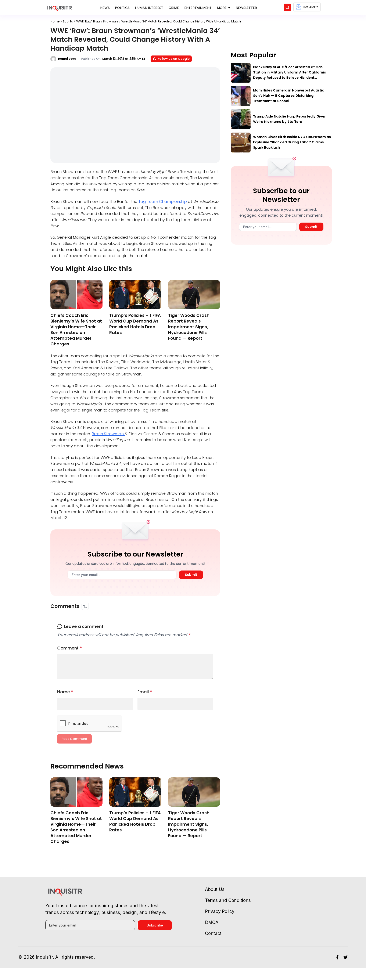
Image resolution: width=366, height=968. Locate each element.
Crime (174, 7)
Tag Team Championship (163, 201)
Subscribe (155, 925)
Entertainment (198, 7)
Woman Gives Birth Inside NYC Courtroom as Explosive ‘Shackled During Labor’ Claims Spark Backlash (292, 142)
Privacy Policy (219, 911)
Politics (122, 7)
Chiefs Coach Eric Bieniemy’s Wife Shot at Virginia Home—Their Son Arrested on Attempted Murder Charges (76, 329)
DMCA (211, 922)
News (105, 7)
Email (144, 692)
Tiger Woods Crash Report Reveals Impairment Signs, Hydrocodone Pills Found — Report (188, 326)
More (222, 7)
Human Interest (149, 7)
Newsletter (246, 7)
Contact (213, 933)
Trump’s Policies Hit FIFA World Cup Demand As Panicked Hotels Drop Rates (135, 323)
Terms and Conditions (228, 900)
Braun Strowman (108, 433)
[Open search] (287, 7)
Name (65, 692)
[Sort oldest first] (85, 606)
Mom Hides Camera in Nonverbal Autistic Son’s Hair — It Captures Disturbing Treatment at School (288, 95)
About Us (215, 889)
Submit (191, 574)
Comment (69, 648)
